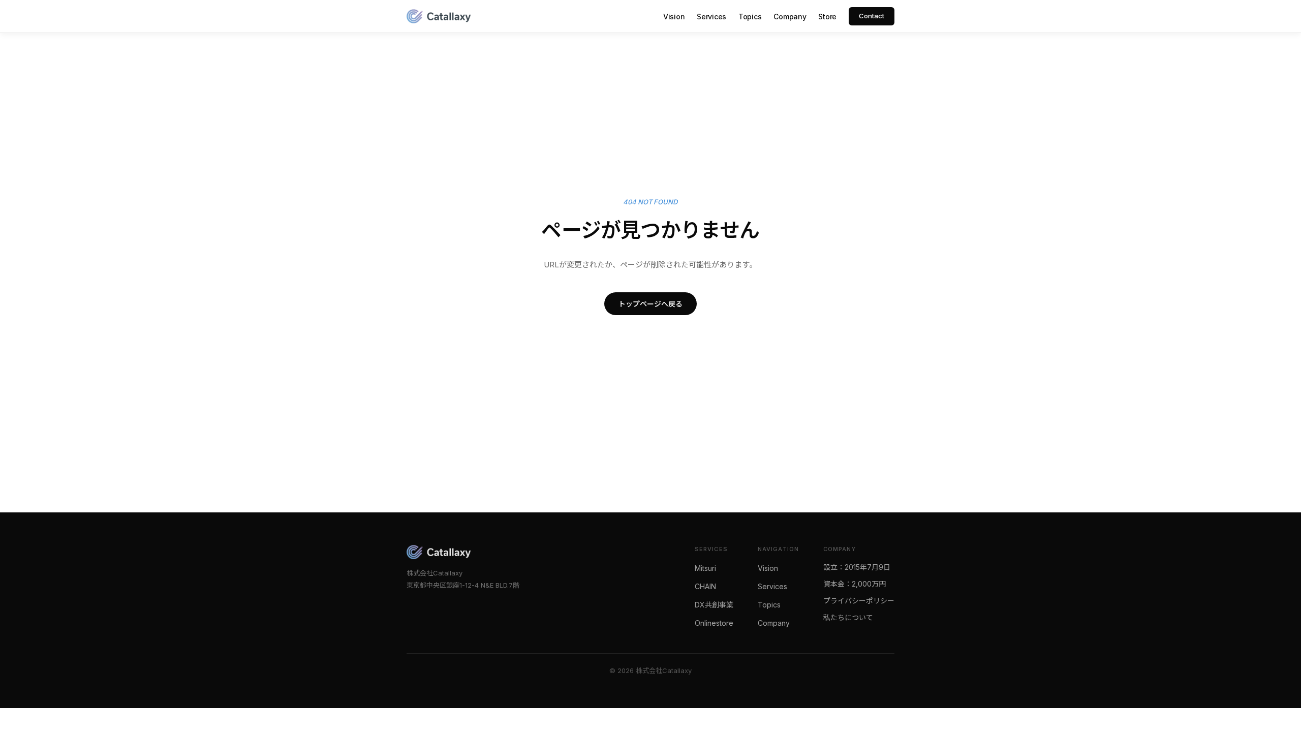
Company (789, 16)
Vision (674, 16)
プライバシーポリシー (858, 600)
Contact (871, 16)
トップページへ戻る (650, 303)
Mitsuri (705, 568)
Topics (749, 16)
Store (827, 16)
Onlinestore (714, 623)
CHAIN (705, 586)
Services (711, 16)
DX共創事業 (714, 604)
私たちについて (848, 617)
